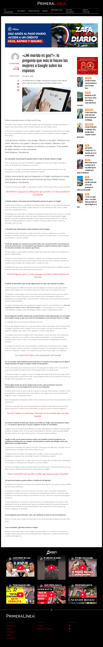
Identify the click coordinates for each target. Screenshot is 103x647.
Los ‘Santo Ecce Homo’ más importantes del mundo (38, 355)
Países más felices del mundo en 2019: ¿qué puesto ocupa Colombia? (37, 474)
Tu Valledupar (10, 626)
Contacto (40, 626)
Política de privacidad (44, 629)
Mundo (8, 635)
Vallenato (9, 629)
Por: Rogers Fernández (14, 63)
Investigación (10, 632)
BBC (24, 187)
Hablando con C (11, 638)
